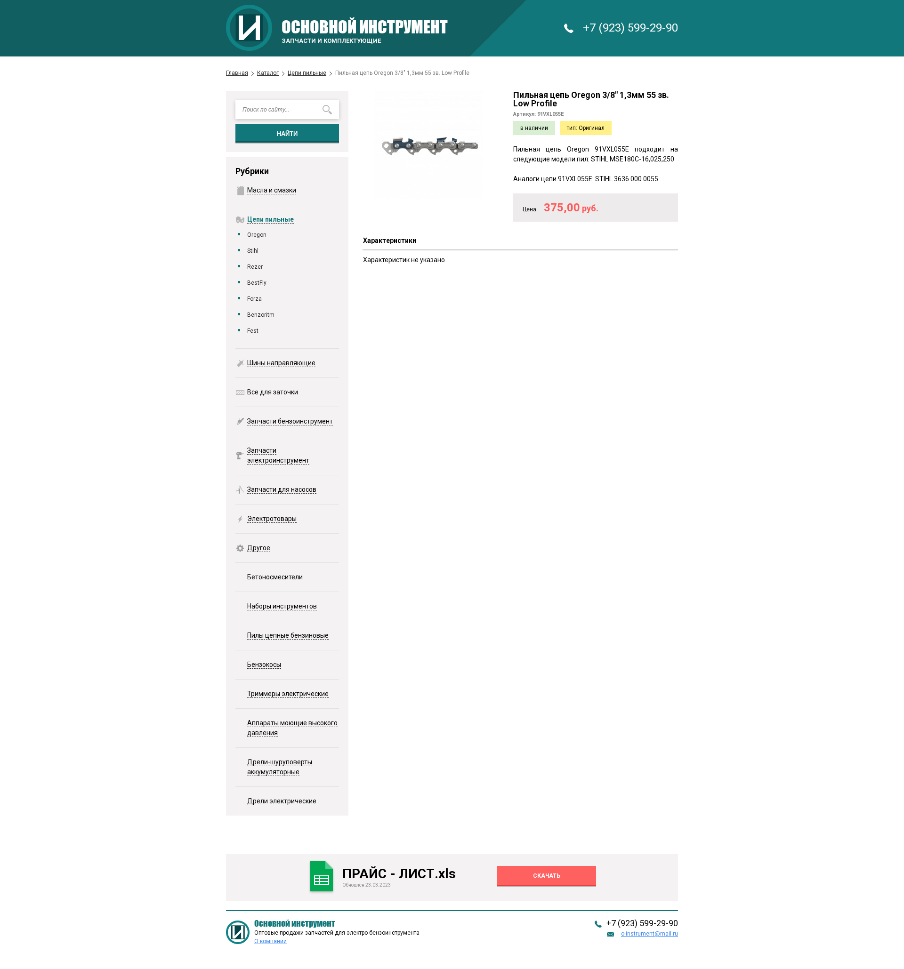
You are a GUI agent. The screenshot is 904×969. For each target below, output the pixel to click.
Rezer (255, 267)
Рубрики (252, 171)
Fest (252, 331)
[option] (428, 145)
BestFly (256, 283)
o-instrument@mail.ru (649, 933)
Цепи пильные (307, 73)
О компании (270, 941)
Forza (254, 299)
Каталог (268, 73)
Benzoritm (260, 315)
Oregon (256, 235)
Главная (237, 73)
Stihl (252, 251)
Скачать (546, 876)
